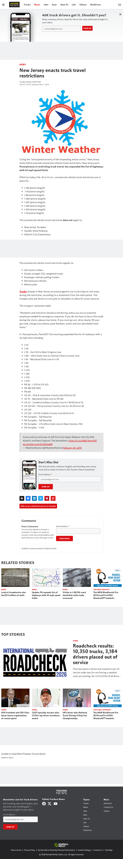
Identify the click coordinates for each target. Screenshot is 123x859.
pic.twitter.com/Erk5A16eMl (38, 444)
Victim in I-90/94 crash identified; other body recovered (74, 595)
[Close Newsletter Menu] (120, 14)
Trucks (23, 291)
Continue (64, 538)
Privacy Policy (29, 850)
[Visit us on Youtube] (55, 803)
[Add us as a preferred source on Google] (53, 498)
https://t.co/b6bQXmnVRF (83, 440)
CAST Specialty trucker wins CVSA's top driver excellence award (46, 715)
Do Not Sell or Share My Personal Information (56, 850)
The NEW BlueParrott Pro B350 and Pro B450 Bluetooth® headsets (105, 595)
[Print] (21, 498)
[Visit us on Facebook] (44, 803)
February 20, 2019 (72, 447)
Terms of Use (16, 850)
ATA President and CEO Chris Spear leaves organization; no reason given (15, 715)
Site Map (108, 850)
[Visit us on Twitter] (50, 803)
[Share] (28, 498)
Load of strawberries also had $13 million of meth (13, 594)
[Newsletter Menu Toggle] (119, 4)
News (22, 64)
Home (75, 641)
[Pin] (46, 498)
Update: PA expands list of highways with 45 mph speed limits (46, 595)
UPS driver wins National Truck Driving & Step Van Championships (75, 715)
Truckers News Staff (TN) (30, 81)
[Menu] (3, 4)
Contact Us (97, 850)
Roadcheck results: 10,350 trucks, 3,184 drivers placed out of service (95, 654)
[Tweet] (40, 498)
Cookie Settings (84, 850)
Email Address (45, 474)
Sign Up (87, 28)
